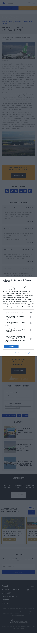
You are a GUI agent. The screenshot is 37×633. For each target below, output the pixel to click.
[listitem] (18, 312)
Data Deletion (8, 353)
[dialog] (18, 316)
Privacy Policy (29, 353)
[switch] (30, 317)
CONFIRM (11, 346)
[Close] (33, 280)
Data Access (18, 353)
